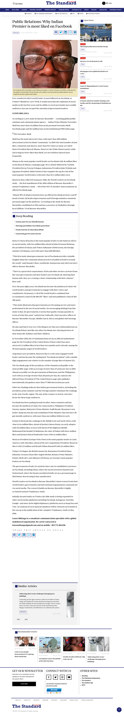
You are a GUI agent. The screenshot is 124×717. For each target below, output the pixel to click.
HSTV (73, 13)
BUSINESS (24, 10)
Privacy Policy (74, 700)
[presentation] (18, 620)
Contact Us (27, 700)
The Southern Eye (62, 13)
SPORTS (86, 10)
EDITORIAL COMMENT (36, 10)
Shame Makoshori (86, 52)
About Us (18, 700)
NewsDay (29, 13)
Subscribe (45, 700)
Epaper (81, 13)
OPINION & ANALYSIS (50, 10)
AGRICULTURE (103, 10)
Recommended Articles (27, 632)
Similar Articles (27, 586)
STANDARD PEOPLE (64, 10)
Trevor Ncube (85, 111)
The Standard (86, 680)
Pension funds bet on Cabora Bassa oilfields (30, 230)
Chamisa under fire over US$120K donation (30, 222)
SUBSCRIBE (24, 684)
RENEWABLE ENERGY (115, 10)
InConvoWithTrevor (94, 13)
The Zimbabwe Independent (44, 13)
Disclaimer (63, 700)
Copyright (54, 700)
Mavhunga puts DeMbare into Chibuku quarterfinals (33, 226)
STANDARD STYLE (76, 10)
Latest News (89, 20)
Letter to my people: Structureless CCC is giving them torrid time (24, 654)
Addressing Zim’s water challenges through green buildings (96, 659)
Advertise (36, 700)
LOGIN (110, 3)
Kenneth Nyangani (87, 94)
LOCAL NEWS (15, 10)
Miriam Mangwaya (87, 66)
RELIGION (93, 10)
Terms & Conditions (87, 700)
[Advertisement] (45, 563)
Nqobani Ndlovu (86, 79)
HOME (7, 10)
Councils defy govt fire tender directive (28, 234)
